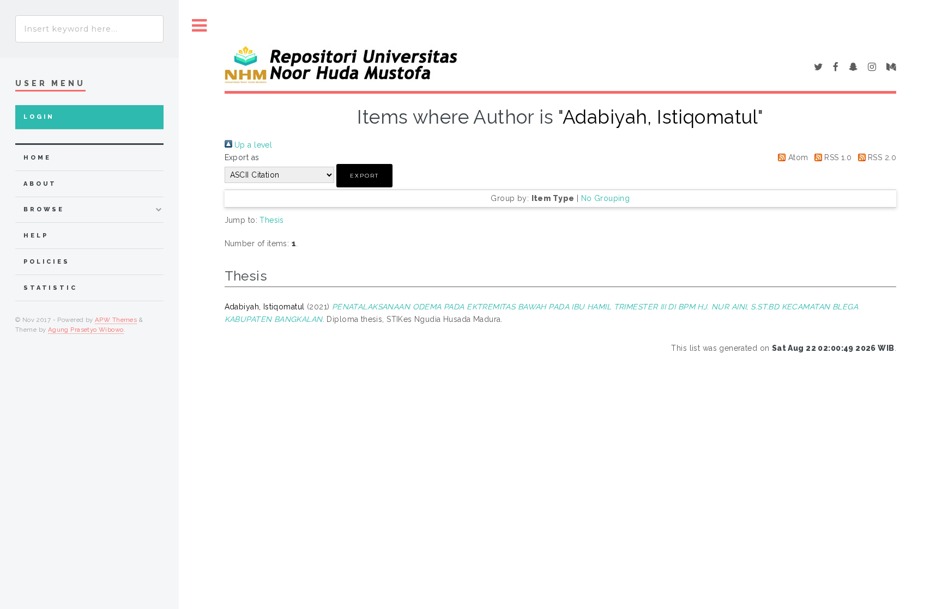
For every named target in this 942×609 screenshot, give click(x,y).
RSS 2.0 (881, 157)
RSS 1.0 (837, 157)
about (40, 183)
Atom (797, 157)
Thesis (271, 220)
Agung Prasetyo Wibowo (86, 329)
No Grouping (605, 198)
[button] (364, 175)
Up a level (252, 145)
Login (39, 116)
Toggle (199, 26)
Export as (242, 157)
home (37, 157)
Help (35, 235)
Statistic (50, 287)
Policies (46, 261)
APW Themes (116, 320)
